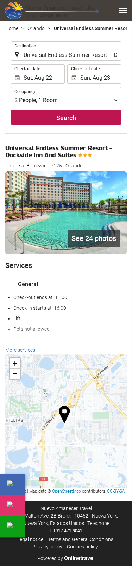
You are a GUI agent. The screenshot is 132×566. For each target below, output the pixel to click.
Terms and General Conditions (80, 539)
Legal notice (30, 539)
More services (20, 350)
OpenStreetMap (66, 491)
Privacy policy (47, 546)
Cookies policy (82, 546)
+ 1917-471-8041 (66, 530)
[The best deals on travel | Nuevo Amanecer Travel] (52, 10)
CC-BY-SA (116, 491)
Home (11, 28)
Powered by (66, 558)
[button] (123, 10)
